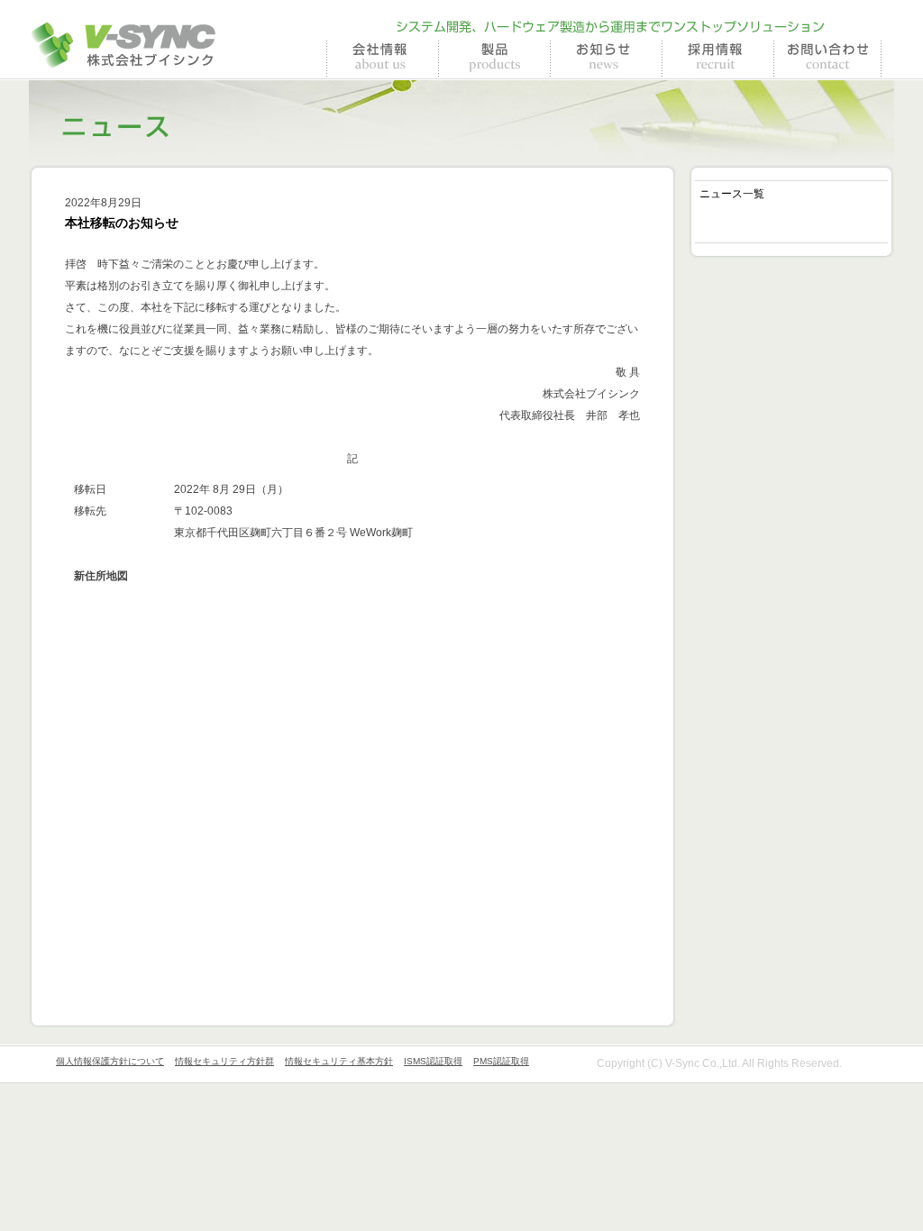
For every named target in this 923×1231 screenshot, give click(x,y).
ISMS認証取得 (433, 1061)
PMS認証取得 (501, 1061)
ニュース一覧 (731, 193)
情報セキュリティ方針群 (224, 1061)
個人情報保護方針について (110, 1061)
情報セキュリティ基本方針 (339, 1061)
